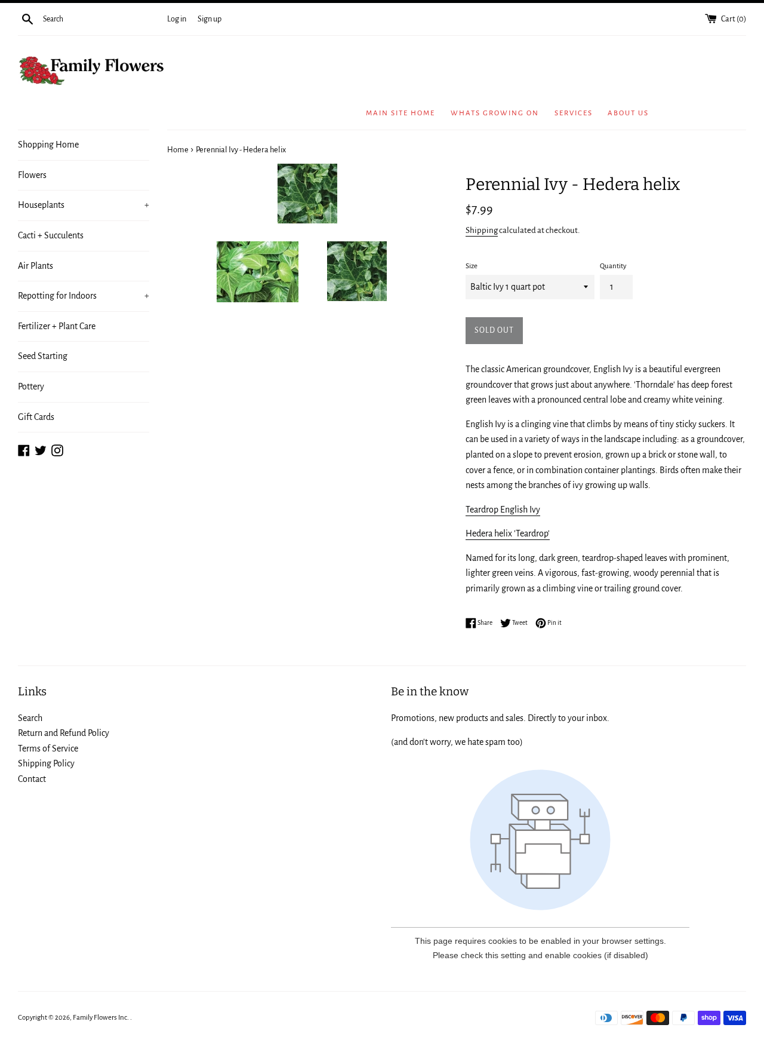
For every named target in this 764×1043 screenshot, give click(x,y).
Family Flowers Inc (100, 1017)
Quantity (613, 266)
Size (472, 266)
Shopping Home (48, 144)
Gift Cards (36, 417)
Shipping (482, 230)
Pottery (31, 386)
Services (573, 113)
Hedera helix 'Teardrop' (508, 533)
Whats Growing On (495, 113)
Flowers (32, 175)
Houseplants (83, 205)
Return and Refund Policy (63, 733)
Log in (176, 18)
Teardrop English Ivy (503, 509)
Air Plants (35, 266)
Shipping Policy (46, 763)
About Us (628, 113)
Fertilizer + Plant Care (57, 326)
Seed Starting (42, 356)
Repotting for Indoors (83, 295)
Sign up (209, 18)
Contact (32, 779)
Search (30, 718)
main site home (400, 113)
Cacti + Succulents (51, 235)
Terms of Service (48, 748)
